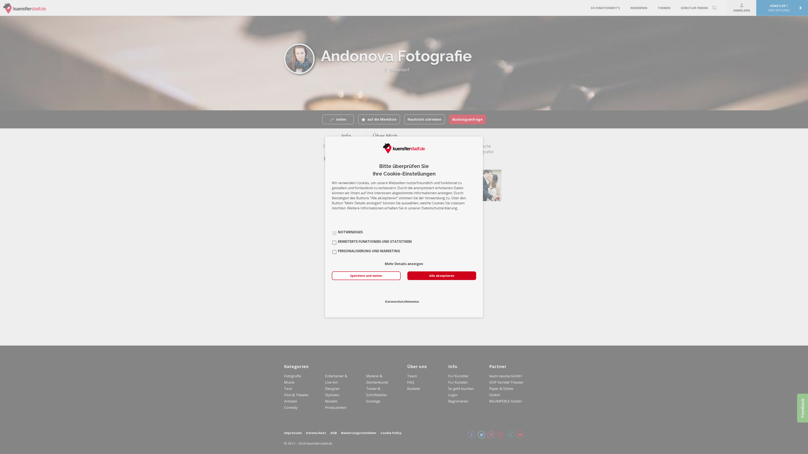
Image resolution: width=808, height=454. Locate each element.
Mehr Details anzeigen (404, 264)
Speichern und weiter (366, 276)
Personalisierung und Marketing (369, 251)
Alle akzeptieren (441, 276)
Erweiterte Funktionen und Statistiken (375, 241)
